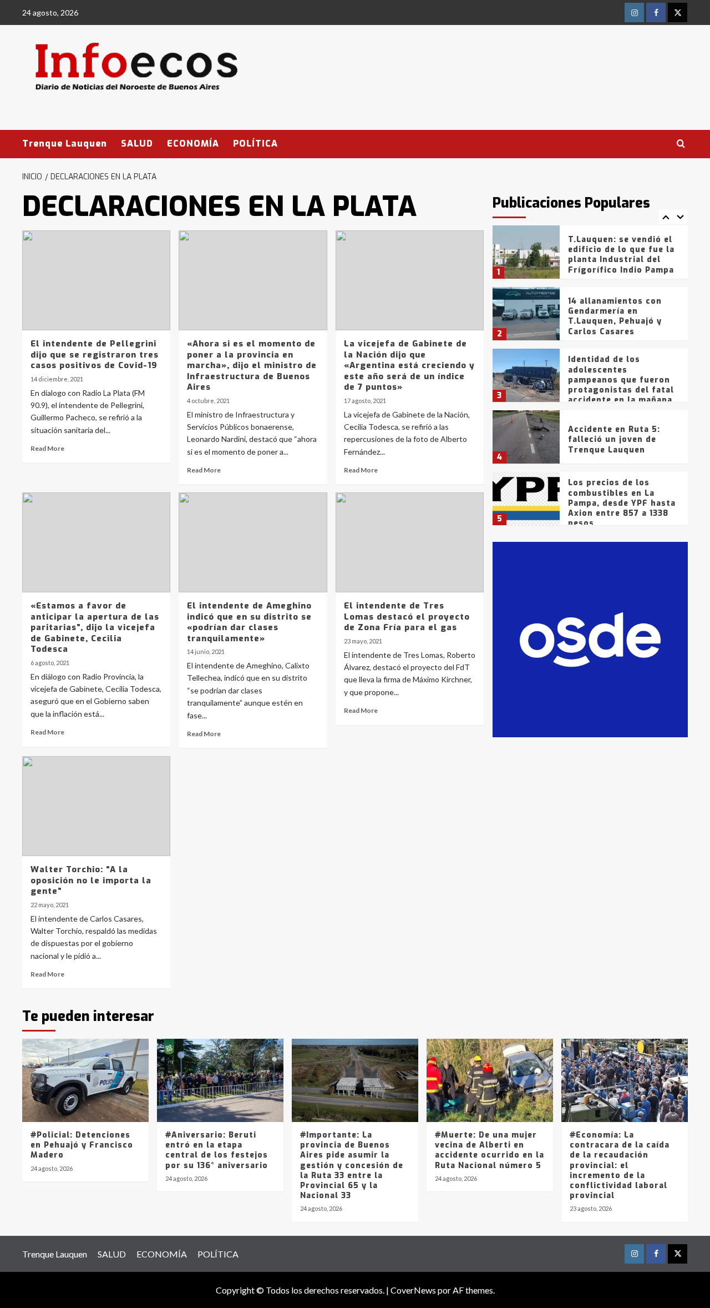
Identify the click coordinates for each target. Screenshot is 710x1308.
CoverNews (413, 1290)
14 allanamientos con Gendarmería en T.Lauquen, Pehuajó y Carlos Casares (615, 316)
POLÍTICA (255, 143)
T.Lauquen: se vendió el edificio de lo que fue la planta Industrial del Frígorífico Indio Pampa (621, 254)
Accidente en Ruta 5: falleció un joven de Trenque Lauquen (614, 439)
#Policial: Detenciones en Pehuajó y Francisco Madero (82, 1145)
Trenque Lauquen (64, 143)
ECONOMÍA (193, 143)
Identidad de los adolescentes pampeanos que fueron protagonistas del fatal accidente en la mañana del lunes (621, 384)
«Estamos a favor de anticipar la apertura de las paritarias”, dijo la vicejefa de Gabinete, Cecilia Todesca (95, 627)
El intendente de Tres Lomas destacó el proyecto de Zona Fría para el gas (407, 616)
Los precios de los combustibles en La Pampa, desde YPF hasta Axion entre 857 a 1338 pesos (622, 503)
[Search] (681, 144)
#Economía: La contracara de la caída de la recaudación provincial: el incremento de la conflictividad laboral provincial (620, 1165)
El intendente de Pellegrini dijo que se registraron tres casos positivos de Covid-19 (95, 354)
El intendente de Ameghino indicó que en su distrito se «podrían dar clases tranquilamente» (249, 622)
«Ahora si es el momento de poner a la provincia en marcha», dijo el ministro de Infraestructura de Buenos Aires (252, 365)
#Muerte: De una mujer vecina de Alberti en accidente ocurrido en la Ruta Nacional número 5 (489, 1150)
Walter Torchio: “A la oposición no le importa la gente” (91, 880)
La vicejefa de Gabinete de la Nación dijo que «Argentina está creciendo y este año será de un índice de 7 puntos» (409, 365)
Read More (47, 448)
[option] (590, 256)
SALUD (137, 143)
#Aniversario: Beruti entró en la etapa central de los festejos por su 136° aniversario (216, 1150)
